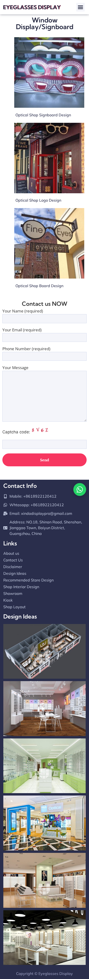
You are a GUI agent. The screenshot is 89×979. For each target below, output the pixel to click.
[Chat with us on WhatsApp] (79, 489)
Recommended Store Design (28, 580)
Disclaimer (12, 566)
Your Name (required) (22, 311)
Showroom (12, 593)
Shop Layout (14, 606)
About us (11, 553)
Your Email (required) (22, 330)
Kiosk (8, 600)
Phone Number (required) (26, 349)
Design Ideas (14, 573)
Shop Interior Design (21, 586)
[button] (80, 7)
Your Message (15, 368)
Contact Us (13, 560)
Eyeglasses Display (55, 973)
